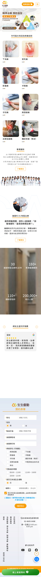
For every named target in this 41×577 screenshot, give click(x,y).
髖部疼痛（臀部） (32, 459)
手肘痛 (12, 459)
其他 (11, 465)
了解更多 (20, 169)
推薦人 (8, 488)
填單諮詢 (26, 4)
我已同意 (22, 493)
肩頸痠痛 (13, 452)
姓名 (8, 417)
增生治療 (7, 529)
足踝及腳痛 (14, 462)
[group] (11, 54)
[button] (3, 179)
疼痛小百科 (4, 557)
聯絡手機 (9, 431)
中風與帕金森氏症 (32, 462)
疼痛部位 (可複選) (13, 448)
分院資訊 (14, 520)
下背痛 (27, 452)
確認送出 (20, 506)
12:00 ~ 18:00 (30, 472)
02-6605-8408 (29, 521)
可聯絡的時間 (11, 469)
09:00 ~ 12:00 (15, 472)
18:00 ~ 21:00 (15, 476)
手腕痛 (27, 455)
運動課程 (7, 547)
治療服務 (7, 520)
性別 (8, 422)
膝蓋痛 (12, 455)
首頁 (4, 518)
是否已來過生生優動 (14, 479)
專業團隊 (11, 520)
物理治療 (7, 538)
